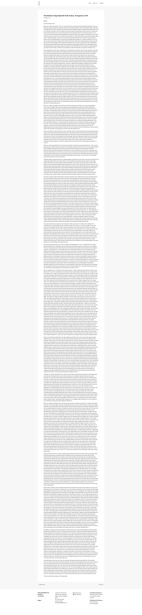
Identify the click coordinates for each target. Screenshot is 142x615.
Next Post (101, 584)
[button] (97, 3)
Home (90, 3)
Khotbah (101, 3)
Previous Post (41, 584)
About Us (95, 3)
